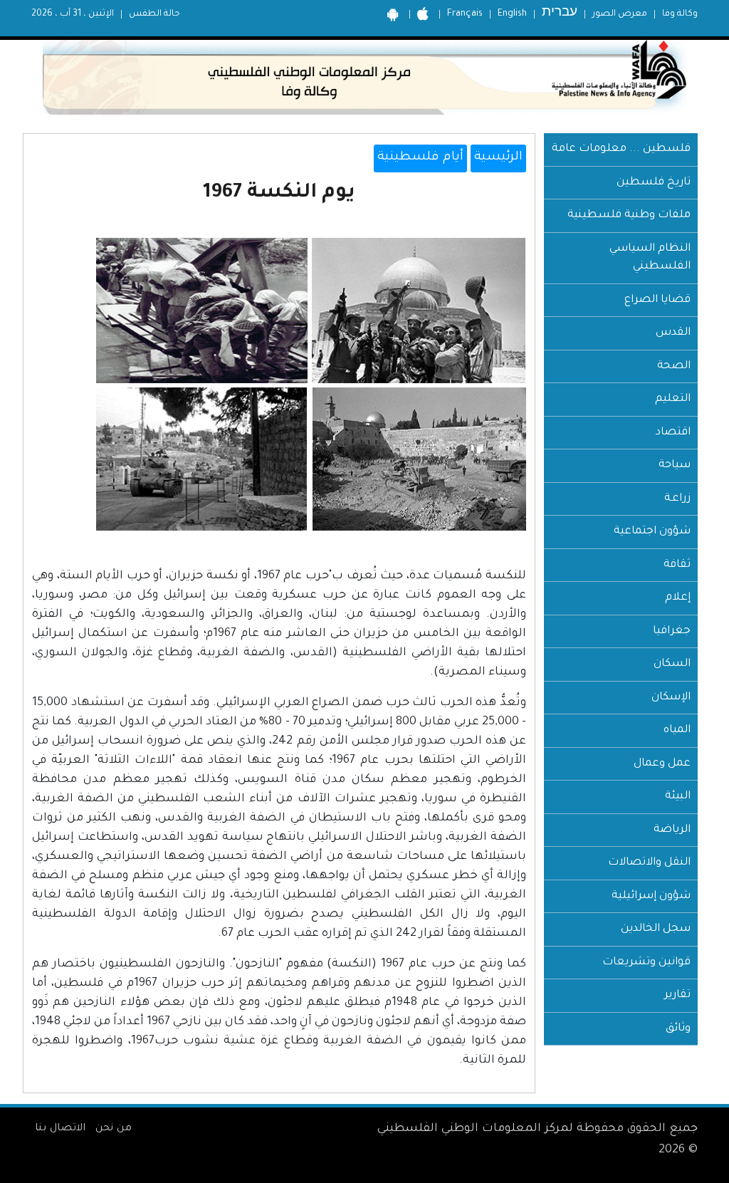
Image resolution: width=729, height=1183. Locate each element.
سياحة (675, 465)
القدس (673, 333)
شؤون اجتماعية (652, 532)
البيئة (678, 797)
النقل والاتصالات (649, 863)
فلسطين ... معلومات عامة (621, 149)
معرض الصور (619, 14)
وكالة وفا (680, 14)
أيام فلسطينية (420, 158)
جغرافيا (672, 631)
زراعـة (677, 499)
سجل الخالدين (656, 929)
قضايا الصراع (657, 300)
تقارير (677, 995)
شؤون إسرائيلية (651, 896)
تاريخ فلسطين (654, 183)
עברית (559, 14)
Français (465, 14)
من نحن (113, 1129)
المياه (677, 730)
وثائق (678, 1029)
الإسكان (671, 698)
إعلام (678, 598)
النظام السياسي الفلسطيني (650, 258)
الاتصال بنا (60, 1129)
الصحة (674, 366)
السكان (672, 664)
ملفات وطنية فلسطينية (629, 215)
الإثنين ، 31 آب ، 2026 (72, 14)
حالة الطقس (154, 14)
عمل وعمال (662, 764)
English (512, 14)
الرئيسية (498, 158)
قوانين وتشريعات (646, 963)
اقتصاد (673, 433)
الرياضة (672, 830)
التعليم (673, 399)
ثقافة (677, 565)
